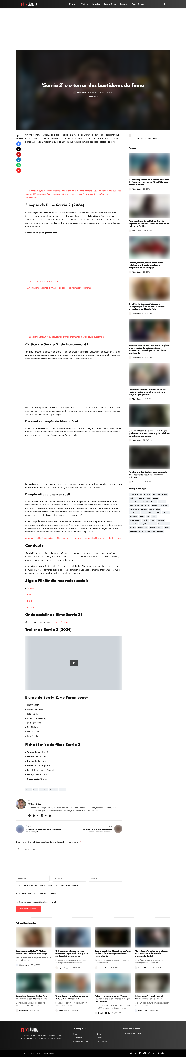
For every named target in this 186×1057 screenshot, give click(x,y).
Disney (147, 505)
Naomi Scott (44, 790)
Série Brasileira (143, 527)
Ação (149, 498)
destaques (162, 502)
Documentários (134, 509)
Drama (151, 509)
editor (158, 509)
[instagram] (140, 1053)
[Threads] (158, 1053)
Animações (156, 494)
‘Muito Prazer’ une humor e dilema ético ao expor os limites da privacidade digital (151, 953)
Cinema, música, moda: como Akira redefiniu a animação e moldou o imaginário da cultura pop (146, 265)
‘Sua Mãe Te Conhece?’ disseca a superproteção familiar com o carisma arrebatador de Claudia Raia (147, 306)
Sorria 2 (62, 790)
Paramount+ (160, 520)
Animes (164, 494)
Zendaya (160, 531)
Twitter (30, 594)
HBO (158, 513)
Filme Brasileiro (134, 513)
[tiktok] (154, 1053)
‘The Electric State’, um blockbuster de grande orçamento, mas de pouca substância (65, 337)
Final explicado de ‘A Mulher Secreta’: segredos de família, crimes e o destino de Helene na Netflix (149, 223)
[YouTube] (144, 1053)
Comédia (146, 502)
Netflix (154, 516)
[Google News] (162, 1053)
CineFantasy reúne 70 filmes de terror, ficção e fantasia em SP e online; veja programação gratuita (147, 392)
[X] (135, 1053)
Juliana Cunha (24, 965)
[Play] (74, 663)
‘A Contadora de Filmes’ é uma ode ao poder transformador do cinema (59, 288)
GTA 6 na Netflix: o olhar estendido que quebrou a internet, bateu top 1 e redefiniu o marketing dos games (149, 433)
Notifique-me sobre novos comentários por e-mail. (36, 893)
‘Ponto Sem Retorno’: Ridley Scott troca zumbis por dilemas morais (32, 997)
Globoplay (151, 513)
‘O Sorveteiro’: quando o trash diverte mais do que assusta (149, 997)
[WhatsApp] (149, 1053)
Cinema (155, 498)
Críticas (28, 790)
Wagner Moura (150, 531)
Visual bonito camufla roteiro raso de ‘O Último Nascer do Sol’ (71, 997)
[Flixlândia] (29, 4)
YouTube (31, 607)
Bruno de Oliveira (144, 968)
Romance (153, 524)
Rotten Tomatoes (163, 524)
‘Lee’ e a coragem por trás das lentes (43, 281)
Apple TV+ (141, 498)
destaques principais (136, 505)
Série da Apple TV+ (156, 527)
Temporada (133, 531)
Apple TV (133, 498)
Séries (167, 527)
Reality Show (144, 524)
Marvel (142, 516)
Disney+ (154, 505)
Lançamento (133, 516)
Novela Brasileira (135, 520)
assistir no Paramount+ (61, 622)
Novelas (145, 520)
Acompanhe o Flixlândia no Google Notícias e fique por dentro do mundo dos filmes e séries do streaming (73, 538)
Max (148, 516)
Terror (141, 531)
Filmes (35, 790)
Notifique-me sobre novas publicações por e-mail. (36, 902)
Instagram (31, 588)
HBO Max (166, 513)
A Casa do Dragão (136, 494)
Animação (147, 494)
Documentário (163, 505)
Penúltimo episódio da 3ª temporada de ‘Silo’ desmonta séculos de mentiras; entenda (148, 474)
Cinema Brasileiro (135, 502)
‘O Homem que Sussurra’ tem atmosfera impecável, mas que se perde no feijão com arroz (71, 953)
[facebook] (131, 1053)
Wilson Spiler (81, 92)
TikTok (30, 601)
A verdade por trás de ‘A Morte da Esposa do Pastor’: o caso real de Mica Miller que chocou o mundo (149, 182)
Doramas (144, 509)
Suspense (133, 527)
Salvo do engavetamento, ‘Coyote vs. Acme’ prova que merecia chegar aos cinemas (112, 998)
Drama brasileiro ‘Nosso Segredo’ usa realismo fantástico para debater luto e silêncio (113, 953)
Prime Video (54, 790)
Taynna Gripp (136, 313)
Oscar (152, 520)
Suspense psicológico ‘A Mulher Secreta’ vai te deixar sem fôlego (31, 952)
